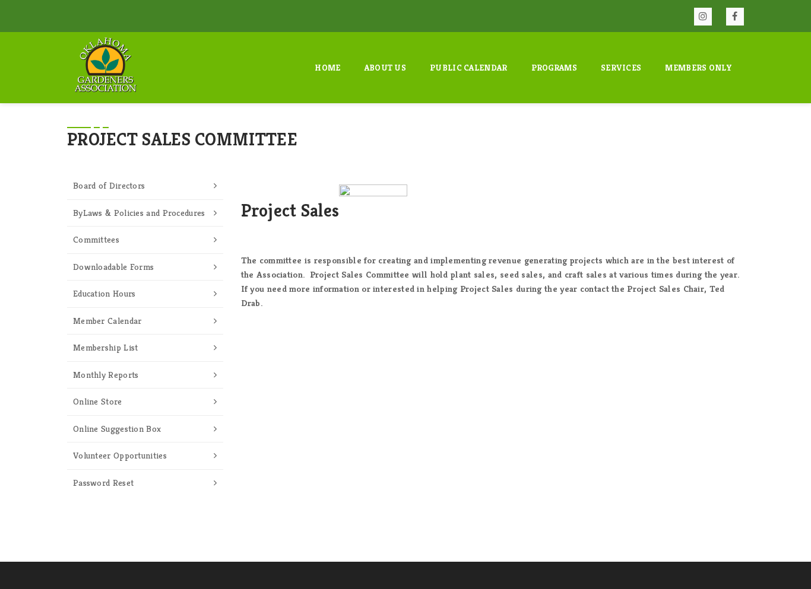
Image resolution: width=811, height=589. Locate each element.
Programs (554, 67)
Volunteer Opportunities (120, 455)
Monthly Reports (106, 374)
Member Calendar (107, 320)
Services (621, 67)
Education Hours (104, 293)
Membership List (105, 347)
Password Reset (103, 482)
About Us (385, 67)
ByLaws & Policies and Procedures (139, 212)
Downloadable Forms (113, 266)
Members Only (698, 67)
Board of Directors (109, 185)
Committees (96, 239)
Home (327, 67)
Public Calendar (469, 67)
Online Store (97, 401)
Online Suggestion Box (117, 428)
